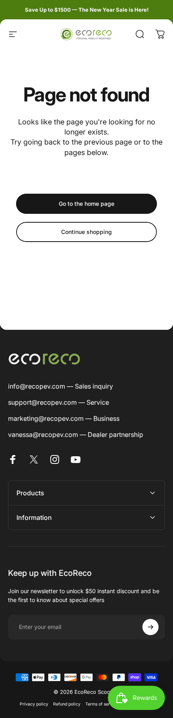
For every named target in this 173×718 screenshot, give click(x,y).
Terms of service (101, 704)
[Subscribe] (150, 627)
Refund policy (66, 704)
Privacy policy (34, 704)
